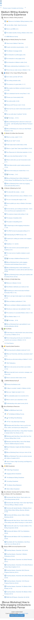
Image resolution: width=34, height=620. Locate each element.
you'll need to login (23, 613)
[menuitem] (1, 3)
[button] (1, 1)
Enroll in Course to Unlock (17, 615)
